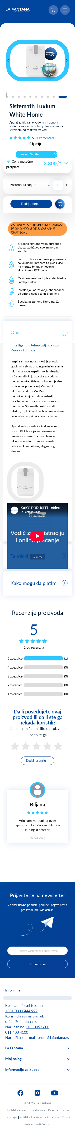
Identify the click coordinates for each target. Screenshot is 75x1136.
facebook (20, 1093)
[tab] (37, 332)
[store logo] (17, 10)
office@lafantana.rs (21, 1021)
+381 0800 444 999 (21, 1011)
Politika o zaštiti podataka (26, 1110)
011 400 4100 (16, 1032)
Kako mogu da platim (33, 583)
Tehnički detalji (26, 556)
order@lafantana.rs (53, 1037)
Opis (15, 332)
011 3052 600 (37, 1027)
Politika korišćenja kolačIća (39, 1117)
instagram (37, 1093)
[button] (8, 60)
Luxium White (29, 154)
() (45, 138)
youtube (54, 1093)
